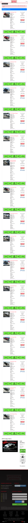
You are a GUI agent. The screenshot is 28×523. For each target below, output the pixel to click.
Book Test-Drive (5, 514)
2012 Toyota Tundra (13, 35)
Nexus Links (23, 514)
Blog (17, 513)
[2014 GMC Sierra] (6, 287)
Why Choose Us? (11, 513)
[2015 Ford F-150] (6, 339)
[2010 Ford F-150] (6, 14)
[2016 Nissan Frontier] (6, 262)
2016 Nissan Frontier (14, 260)
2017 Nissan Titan (13, 414)
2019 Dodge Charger (14, 113)
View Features (23, 31)
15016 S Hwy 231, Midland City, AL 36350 (7, 484)
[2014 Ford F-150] (6, 90)
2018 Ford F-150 (13, 236)
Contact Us (17, 514)
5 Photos (6, 316)
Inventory (5, 512)
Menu (26, 1)
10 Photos (6, 40)
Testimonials (11, 514)
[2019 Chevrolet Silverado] (6, 389)
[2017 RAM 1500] (6, 313)
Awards (17, 512)
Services (5, 513)
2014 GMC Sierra (13, 285)
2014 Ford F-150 (13, 187)
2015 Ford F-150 (13, 337)
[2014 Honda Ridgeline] (6, 137)
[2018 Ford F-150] (6, 238)
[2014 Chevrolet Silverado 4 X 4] (6, 162)
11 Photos (6, 218)
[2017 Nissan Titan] (6, 416)
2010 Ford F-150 (13, 12)
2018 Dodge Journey (14, 213)
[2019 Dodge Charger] (6, 115)
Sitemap (23, 512)
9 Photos (6, 66)
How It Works (10, 512)
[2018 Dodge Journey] (6, 215)
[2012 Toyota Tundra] (6, 37)
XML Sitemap (23, 513)
